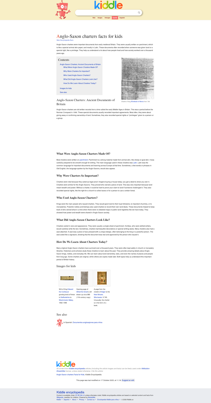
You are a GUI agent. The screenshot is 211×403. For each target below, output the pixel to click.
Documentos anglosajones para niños (87, 322)
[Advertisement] (105, 26)
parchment (84, 159)
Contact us (91, 399)
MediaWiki (91, 397)
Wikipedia (60, 397)
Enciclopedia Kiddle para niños (108, 399)
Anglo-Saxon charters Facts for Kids (70, 374)
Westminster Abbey (66, 300)
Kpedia (115, 18)
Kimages (107, 18)
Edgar (103, 292)
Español (122, 18)
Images (100, 18)
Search (139, 12)
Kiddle (59, 399)
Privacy (81, 399)
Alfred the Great (82, 292)
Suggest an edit (128, 380)
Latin (135, 162)
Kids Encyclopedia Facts (65, 40)
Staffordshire (65, 297)
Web (94, 18)
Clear (134, 12)
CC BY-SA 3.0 (80, 395)
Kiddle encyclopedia (77, 368)
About (74, 399)
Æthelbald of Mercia (137, 101)
